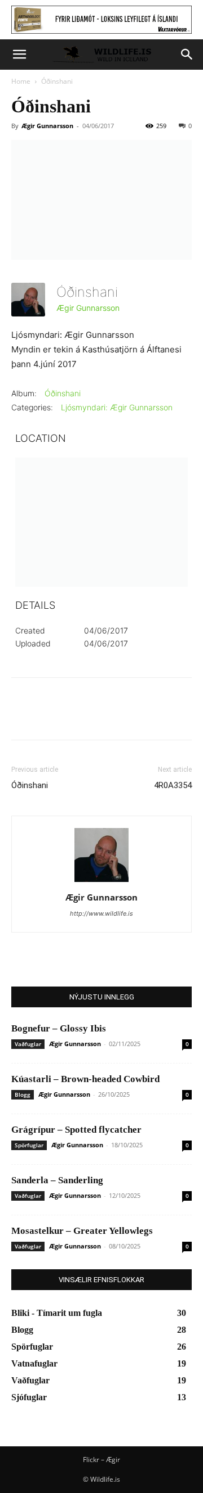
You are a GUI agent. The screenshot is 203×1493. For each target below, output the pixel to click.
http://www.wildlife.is (101, 913)
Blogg (22, 1094)
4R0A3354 (173, 785)
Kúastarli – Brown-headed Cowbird (85, 1079)
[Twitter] (48, 716)
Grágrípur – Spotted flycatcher (76, 1129)
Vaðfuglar (28, 1044)
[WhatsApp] (100, 716)
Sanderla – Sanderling (57, 1180)
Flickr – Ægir (101, 1459)
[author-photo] (101, 881)
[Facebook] (22, 716)
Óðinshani (63, 393)
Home (20, 81)
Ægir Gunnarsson (47, 125)
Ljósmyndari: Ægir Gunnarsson (117, 407)
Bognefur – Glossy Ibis (58, 1028)
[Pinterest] (74, 716)
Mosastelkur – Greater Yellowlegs (82, 1230)
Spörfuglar (29, 1145)
